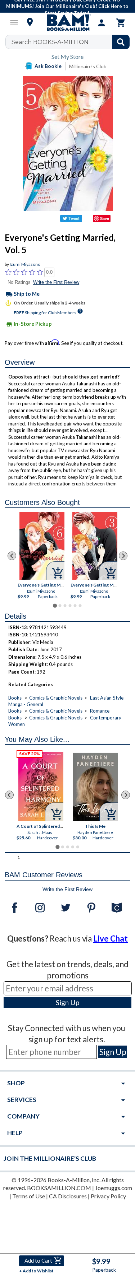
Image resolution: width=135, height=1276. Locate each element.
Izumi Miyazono (25, 264)
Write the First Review (56, 282)
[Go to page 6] (79, 605)
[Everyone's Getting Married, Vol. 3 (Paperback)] (94, 546)
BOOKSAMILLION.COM (59, 1187)
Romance (99, 711)
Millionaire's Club (88, 66)
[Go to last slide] (12, 556)
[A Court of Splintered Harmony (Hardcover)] (40, 786)
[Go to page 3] (64, 605)
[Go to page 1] (55, 605)
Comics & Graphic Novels (55, 698)
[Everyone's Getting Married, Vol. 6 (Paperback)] (41, 546)
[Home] (67, 22)
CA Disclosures (68, 1196)
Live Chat (110, 938)
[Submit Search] (121, 42)
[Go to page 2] (59, 605)
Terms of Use (28, 1196)
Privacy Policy (108, 1196)
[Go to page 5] (74, 605)
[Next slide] (123, 556)
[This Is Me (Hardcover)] (95, 787)
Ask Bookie (48, 66)
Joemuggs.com (113, 1187)
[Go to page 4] (69, 605)
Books (15, 698)
